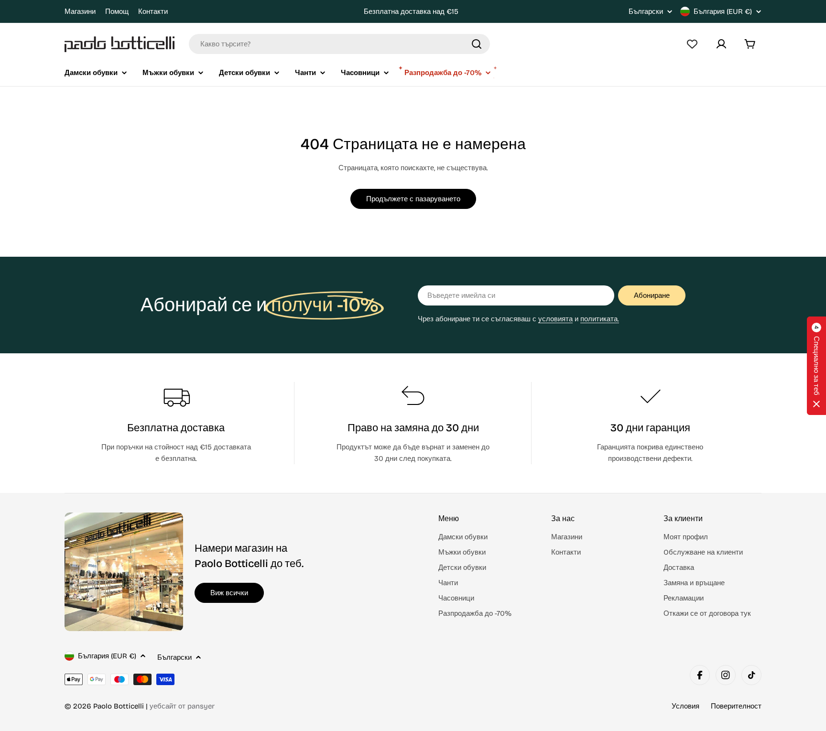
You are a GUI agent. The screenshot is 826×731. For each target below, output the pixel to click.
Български (646, 11)
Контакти (153, 11)
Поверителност (736, 706)
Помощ (117, 11)
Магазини (80, 11)
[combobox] (339, 44)
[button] (816, 365)
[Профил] (721, 44)
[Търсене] (476, 44)
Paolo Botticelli (118, 706)
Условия (685, 706)
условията (555, 319)
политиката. (599, 319)
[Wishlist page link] (692, 44)
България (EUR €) (723, 11)
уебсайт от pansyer (182, 706)
